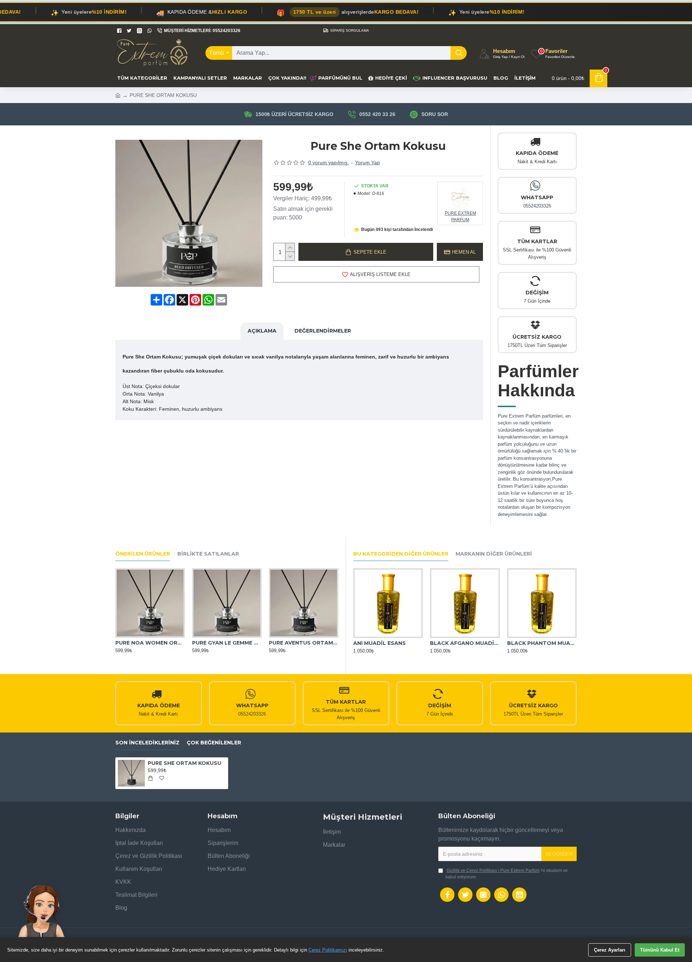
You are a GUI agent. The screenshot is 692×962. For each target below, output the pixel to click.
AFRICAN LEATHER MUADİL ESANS (388, 643)
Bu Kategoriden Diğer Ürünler (400, 554)
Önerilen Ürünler (142, 554)
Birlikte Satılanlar (208, 554)
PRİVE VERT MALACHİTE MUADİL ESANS (303, 643)
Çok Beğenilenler (214, 743)
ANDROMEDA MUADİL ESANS (542, 643)
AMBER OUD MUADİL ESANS (465, 643)
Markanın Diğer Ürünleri (494, 554)
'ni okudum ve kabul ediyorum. (506, 873)
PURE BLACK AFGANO (222, 643)
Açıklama (262, 331)
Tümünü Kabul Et (659, 950)
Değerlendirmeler (322, 331)
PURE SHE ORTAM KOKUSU (184, 763)
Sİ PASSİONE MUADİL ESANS (150, 643)
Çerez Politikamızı (328, 950)
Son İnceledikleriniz (147, 743)
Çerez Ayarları (609, 950)
